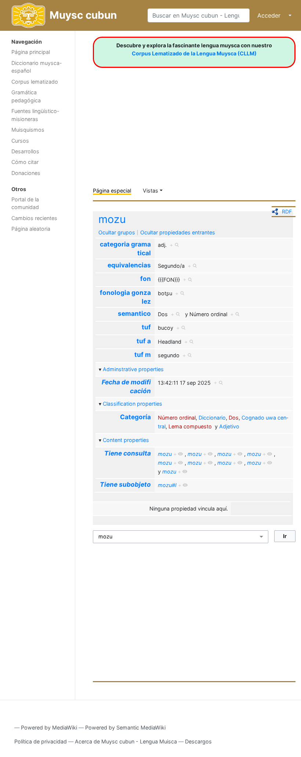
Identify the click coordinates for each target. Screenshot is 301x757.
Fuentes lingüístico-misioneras (35, 115)
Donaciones (25, 173)
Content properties (126, 440)
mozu (112, 219)
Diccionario (212, 417)
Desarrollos (25, 151)
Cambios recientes (34, 218)
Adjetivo (229, 426)
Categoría (135, 417)
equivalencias (129, 265)
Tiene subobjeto (125, 484)
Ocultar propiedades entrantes (177, 232)
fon (145, 278)
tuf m (142, 354)
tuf (146, 327)
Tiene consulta (127, 453)
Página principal (30, 52)
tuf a (144, 341)
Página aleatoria (30, 229)
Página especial (112, 190)
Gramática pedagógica (26, 96)
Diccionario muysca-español (36, 67)
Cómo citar (25, 162)
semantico (134, 313)
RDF (287, 211)
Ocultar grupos (116, 232)
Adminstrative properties (133, 369)
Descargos (198, 741)
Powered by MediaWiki (49, 727)
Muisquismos (27, 130)
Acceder (268, 15)
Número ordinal (177, 417)
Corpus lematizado (34, 81)
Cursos (20, 141)
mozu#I (167, 485)
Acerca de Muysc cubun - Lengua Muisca (126, 741)
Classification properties (132, 404)
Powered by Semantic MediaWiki (125, 727)
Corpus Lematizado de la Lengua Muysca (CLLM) (194, 53)
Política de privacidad (40, 741)
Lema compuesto (190, 426)
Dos (234, 417)
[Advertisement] (37, 352)
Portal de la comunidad (25, 203)
